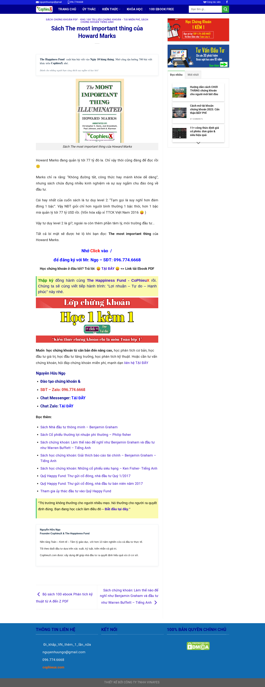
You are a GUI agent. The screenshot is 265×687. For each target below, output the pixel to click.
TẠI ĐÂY (141, 363)
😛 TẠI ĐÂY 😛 (108, 269)
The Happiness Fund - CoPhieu (118, 280)
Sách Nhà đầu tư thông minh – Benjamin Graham (79, 427)
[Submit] (225, 9)
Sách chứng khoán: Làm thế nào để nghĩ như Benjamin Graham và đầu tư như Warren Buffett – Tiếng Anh (129, 596)
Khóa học (135, 9)
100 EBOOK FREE (161, 9)
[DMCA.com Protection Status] (198, 646)
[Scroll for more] (198, 143)
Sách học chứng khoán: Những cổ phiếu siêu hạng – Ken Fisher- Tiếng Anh (98, 468)
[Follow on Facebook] (227, 2)
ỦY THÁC (89, 9)
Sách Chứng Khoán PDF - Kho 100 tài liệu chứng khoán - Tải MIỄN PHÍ (93, 19)
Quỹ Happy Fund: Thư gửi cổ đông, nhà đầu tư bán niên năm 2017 (91, 484)
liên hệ (129, 363)
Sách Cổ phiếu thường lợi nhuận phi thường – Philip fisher (85, 435)
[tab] (176, 75)
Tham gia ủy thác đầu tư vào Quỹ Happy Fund (75, 491)
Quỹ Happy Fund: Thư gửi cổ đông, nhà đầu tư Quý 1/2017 (85, 476)
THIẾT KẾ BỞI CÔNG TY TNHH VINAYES (131, 682)
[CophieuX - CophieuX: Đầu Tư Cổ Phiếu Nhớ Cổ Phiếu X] (44, 9)
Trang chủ (67, 9)
